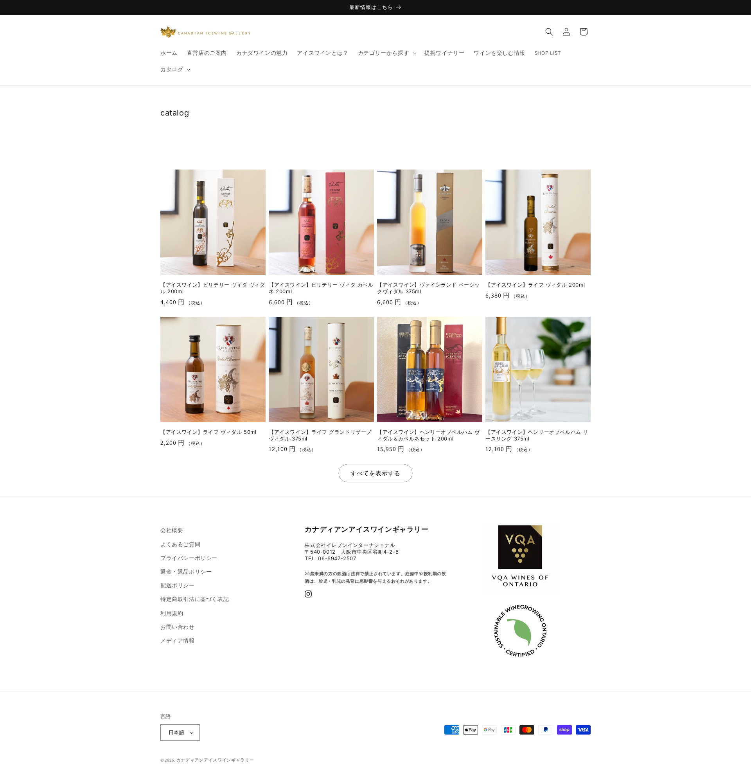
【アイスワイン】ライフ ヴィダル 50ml (208, 432)
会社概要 (171, 530)
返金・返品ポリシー (186, 571)
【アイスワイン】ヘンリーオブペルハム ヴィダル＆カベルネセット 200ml (428, 435)
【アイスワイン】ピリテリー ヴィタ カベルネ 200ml (321, 288)
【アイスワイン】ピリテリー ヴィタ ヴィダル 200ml (212, 288)
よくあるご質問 (180, 544)
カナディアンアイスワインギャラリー (215, 760)
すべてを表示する (375, 473)
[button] (386, 53)
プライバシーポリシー (188, 557)
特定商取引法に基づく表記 (194, 599)
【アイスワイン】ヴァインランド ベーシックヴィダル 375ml (428, 288)
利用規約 (171, 613)
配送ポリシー (177, 585)
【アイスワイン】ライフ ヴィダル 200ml (535, 285)
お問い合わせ (177, 626)
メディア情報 (177, 640)
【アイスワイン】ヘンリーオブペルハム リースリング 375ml (536, 435)
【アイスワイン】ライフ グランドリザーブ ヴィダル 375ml (320, 435)
